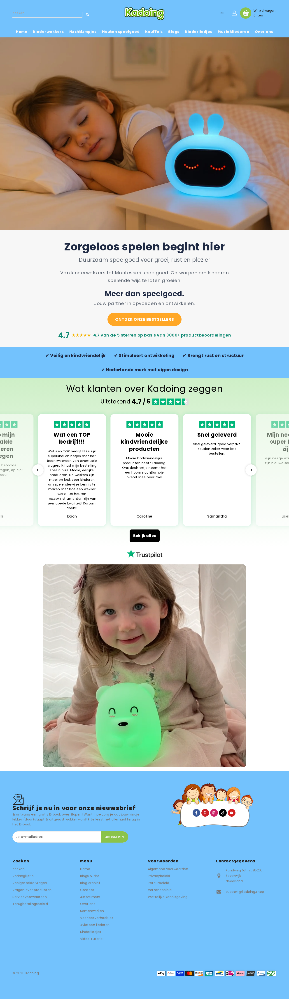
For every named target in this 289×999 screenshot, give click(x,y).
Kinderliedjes (90, 932)
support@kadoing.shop (245, 891)
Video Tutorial (91, 939)
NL (222, 13)
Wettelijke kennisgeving (168, 897)
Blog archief (90, 883)
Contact (87, 890)
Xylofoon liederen (95, 925)
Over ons (87, 904)
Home (85, 869)
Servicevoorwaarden (29, 897)
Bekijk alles (144, 535)
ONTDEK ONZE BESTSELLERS (144, 319)
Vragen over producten (32, 890)
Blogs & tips (90, 876)
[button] (38, 470)
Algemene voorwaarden (168, 869)
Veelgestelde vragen (29, 883)
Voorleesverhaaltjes (96, 918)
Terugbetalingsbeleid (30, 904)
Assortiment (90, 897)
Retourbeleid (158, 883)
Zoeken (18, 869)
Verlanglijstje (23, 876)
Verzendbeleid (160, 890)
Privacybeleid (159, 876)
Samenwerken (92, 911)
